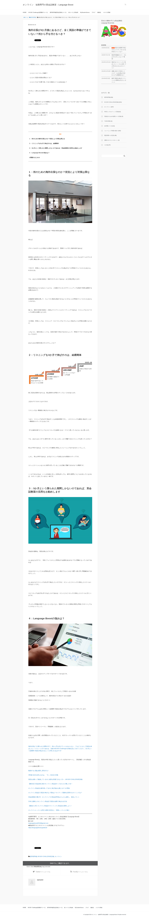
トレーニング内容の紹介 (111, 130)
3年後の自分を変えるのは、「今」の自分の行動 (43, 775)
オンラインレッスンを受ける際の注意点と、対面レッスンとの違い (49, 810)
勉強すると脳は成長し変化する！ (38, 770)
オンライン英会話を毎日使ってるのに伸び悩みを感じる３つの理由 (49, 788)
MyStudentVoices (85, 12)
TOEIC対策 (107, 121)
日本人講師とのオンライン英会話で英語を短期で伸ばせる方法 (47, 801)
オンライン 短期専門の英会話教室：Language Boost (48, 5)
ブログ (93, 12)
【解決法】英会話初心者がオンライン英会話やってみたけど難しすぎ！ (50, 783)
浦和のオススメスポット (111, 140)
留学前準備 (33, 856)
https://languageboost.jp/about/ (37, 827)
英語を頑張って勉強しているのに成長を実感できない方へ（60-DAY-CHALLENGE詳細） (55, 779)
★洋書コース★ (108, 126)
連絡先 (99, 12)
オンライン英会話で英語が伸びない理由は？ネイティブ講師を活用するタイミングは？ (55, 792)
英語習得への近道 (109, 135)
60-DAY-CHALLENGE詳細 (46, 856)
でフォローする (43, 872)
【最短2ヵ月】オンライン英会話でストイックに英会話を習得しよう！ (50, 806)
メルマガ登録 (106, 12)
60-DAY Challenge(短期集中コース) (38, 12)
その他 (106, 145)
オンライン (58, 856)
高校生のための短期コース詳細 (112, 116)
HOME (24, 12)
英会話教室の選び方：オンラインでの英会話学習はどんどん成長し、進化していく (53, 797)
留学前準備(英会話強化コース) (58, 12)
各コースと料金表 (73, 12)
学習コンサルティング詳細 (111, 111)
